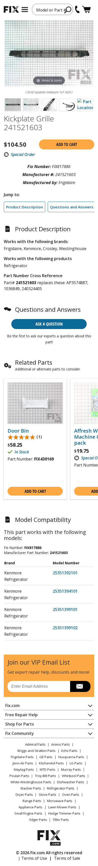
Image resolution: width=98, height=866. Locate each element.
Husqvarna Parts (71, 757)
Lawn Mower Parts (62, 807)
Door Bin (18, 431)
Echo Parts (69, 750)
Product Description (24, 206)
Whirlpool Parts (73, 775)
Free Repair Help (21, 715)
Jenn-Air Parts (23, 763)
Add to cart (66, 144)
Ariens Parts (60, 744)
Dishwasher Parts (70, 782)
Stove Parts (47, 794)
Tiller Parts (61, 819)
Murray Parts (71, 769)
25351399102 (65, 628)
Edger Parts (38, 819)
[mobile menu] (25, 9)
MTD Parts (47, 769)
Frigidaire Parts (22, 757)
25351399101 (65, 609)
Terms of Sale (67, 858)
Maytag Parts (24, 769)
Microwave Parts (59, 801)
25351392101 (65, 573)
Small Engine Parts (28, 813)
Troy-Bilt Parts (45, 775)
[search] (68, 10)
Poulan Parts (19, 775)
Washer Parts (30, 788)
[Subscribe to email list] (80, 686)
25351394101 (65, 591)
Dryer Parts (24, 794)
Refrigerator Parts (60, 788)
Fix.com (12, 705)
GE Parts (46, 757)
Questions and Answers (71, 206)
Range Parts (32, 801)
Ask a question (49, 324)
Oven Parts (70, 794)
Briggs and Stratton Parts (37, 750)
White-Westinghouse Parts (31, 782)
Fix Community (19, 733)
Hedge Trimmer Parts (64, 813)
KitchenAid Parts (51, 763)
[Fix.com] (11, 9)
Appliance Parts (30, 807)
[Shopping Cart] (86, 9)
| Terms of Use (32, 858)
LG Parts (76, 763)
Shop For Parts (19, 724)
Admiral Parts (35, 744)
